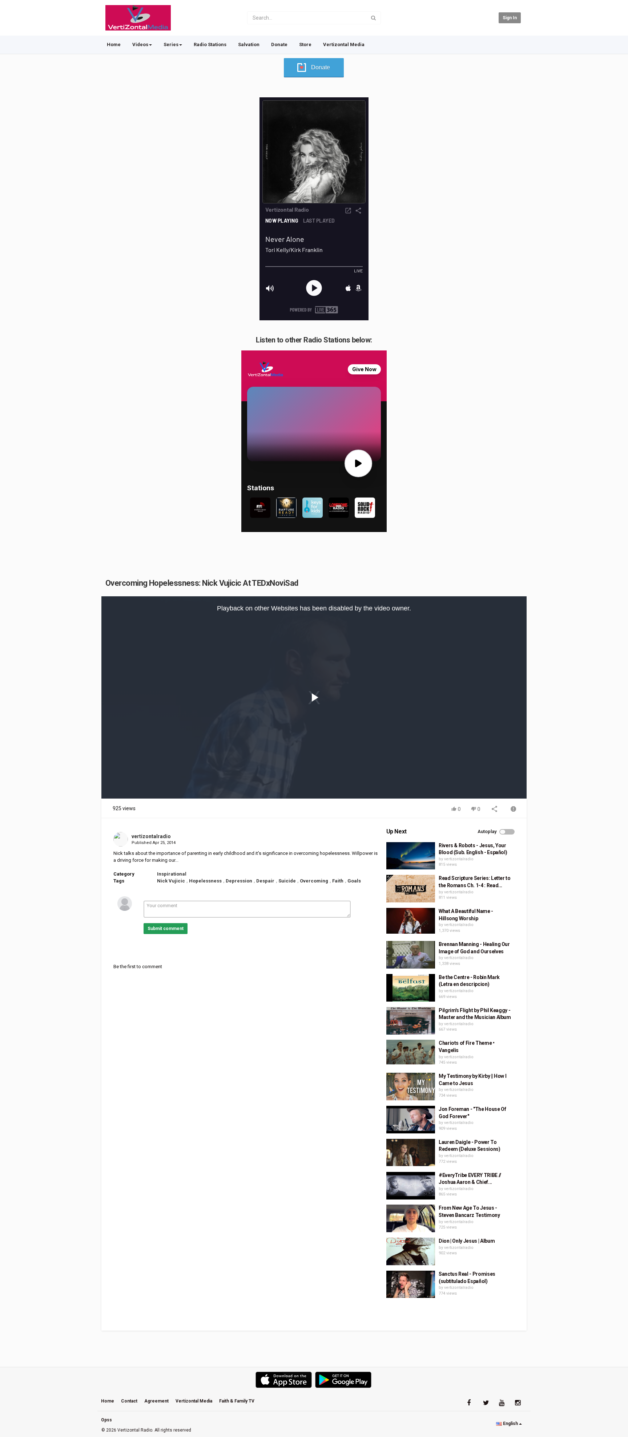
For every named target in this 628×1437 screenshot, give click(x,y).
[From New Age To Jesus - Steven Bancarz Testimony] (410, 1218)
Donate (279, 44)
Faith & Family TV (236, 1401)
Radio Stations (210, 44)
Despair (265, 881)
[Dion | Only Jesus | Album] (410, 1251)
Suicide (287, 881)
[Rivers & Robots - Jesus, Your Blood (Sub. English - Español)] (410, 856)
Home (114, 44)
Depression (239, 881)
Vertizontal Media (344, 44)
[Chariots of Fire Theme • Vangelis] (410, 1052)
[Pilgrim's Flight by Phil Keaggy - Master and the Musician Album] (410, 1021)
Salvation (248, 44)
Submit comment (166, 928)
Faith (337, 881)
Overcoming (314, 881)
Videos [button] (140, 44)
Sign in (510, 17)
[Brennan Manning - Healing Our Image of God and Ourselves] (410, 955)
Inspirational (171, 874)
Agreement (156, 1401)
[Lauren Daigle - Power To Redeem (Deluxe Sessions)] (410, 1152)
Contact (129, 1401)
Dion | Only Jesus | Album (467, 1241)
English (510, 1423)
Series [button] (171, 44)
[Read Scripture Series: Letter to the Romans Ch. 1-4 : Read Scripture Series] (410, 888)
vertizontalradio (151, 836)
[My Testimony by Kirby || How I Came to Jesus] (410, 1086)
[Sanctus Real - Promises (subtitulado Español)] (410, 1284)
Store (305, 44)
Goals (354, 881)
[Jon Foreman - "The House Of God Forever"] (410, 1119)
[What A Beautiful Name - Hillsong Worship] (410, 920)
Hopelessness (205, 881)
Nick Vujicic (171, 881)
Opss (106, 1419)
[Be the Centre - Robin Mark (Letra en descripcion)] (410, 988)
